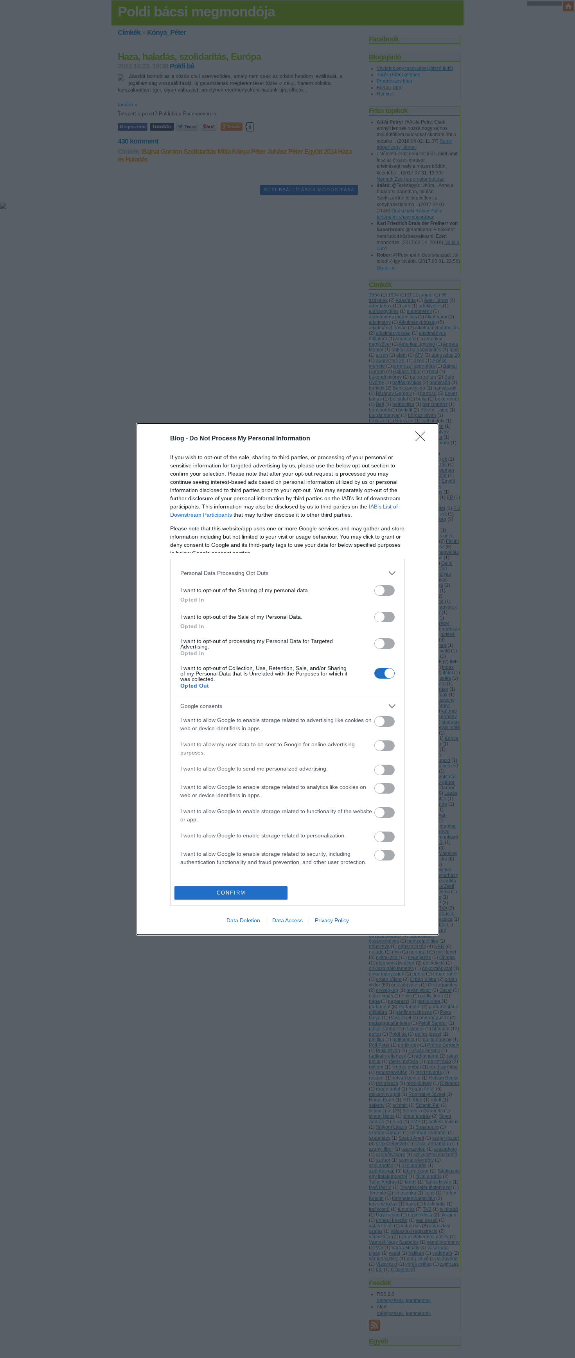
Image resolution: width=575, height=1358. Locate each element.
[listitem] (287, 573)
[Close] (422, 438)
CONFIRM (231, 893)
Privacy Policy (332, 920)
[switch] (384, 590)
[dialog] (287, 679)
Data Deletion (243, 920)
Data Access (287, 920)
